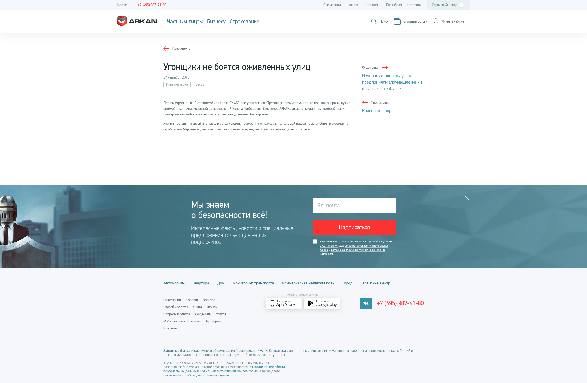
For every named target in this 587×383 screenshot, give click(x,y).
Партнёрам (394, 5)
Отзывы (212, 307)
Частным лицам (185, 22)
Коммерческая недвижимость (308, 283)
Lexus (200, 84)
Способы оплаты (175, 307)
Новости (192, 300)
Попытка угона (177, 84)
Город (347, 283)
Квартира (201, 283)
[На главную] (137, 21)
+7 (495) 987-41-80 (400, 303)
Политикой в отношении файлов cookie (229, 371)
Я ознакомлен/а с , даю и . (356, 248)
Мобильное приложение (181, 321)
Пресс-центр (181, 48)
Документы (203, 314)
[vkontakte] (366, 303)
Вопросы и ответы (176, 314)
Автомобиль (174, 283)
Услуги (221, 314)
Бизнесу (216, 22)
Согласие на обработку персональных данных (197, 375)
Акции (353, 5)
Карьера (209, 300)
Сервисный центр (447, 5)
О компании (172, 300)
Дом (220, 283)
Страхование (244, 22)
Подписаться (354, 227)
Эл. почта (329, 205)
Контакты (414, 5)
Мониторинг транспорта (253, 283)
